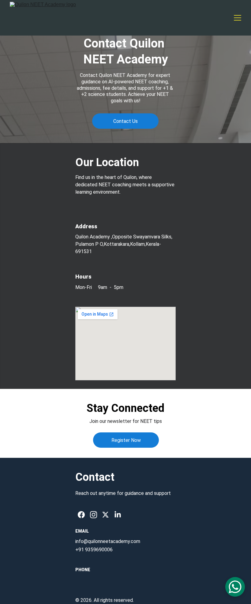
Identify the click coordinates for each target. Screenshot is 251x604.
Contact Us (125, 121)
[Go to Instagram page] (93, 514)
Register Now (126, 440)
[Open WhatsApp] (235, 587)
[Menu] (237, 18)
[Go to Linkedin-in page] (117, 514)
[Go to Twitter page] (105, 514)
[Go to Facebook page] (81, 514)
